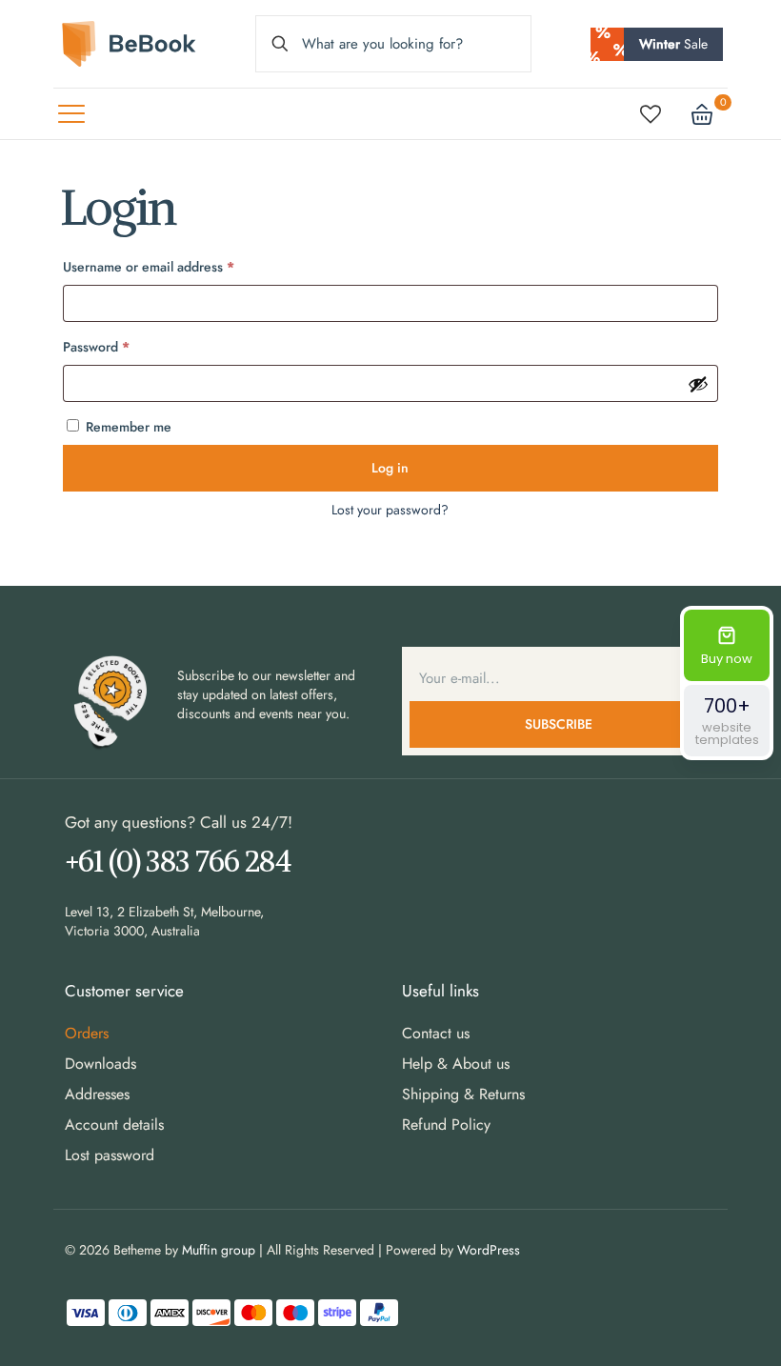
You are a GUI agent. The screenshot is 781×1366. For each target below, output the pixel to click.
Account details (114, 1124)
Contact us (436, 1033)
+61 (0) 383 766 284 (177, 860)
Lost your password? (390, 509)
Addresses (97, 1094)
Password (123, 346)
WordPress (488, 1249)
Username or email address (175, 266)
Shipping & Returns (463, 1094)
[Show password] (698, 383)
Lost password (109, 1155)
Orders (87, 1033)
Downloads (100, 1064)
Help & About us (456, 1064)
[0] (701, 114)
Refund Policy (446, 1124)
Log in (390, 467)
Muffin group (218, 1249)
